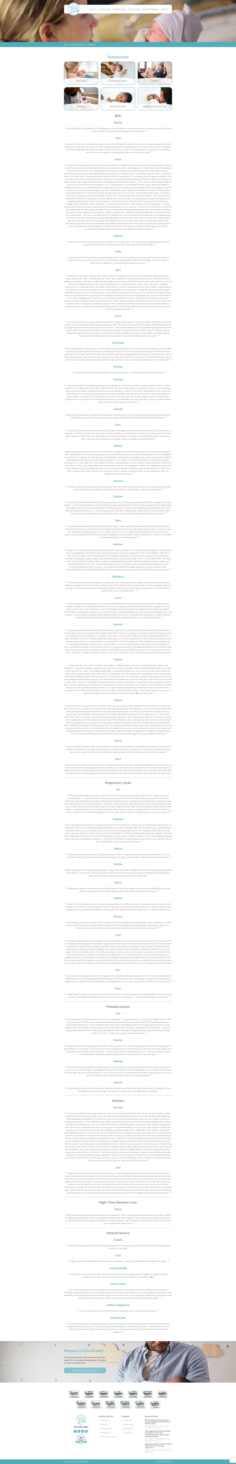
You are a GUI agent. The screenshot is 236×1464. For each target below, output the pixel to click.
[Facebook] (75, 1431)
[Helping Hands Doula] (73, 9)
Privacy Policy (127, 1433)
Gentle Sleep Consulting (108, 1437)
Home (66, 44)
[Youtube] (86, 1431)
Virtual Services (105, 1420)
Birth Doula (81, 81)
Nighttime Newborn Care (155, 106)
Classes (155, 81)
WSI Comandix (167, 1461)
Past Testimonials (118, 106)
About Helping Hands (78, 44)
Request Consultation (85, 1370)
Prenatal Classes (105, 1433)
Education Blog (128, 1424)
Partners (81, 106)
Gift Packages (127, 1428)
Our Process (127, 1420)
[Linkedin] (82, 1431)
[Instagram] (78, 1431)
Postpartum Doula (118, 81)
